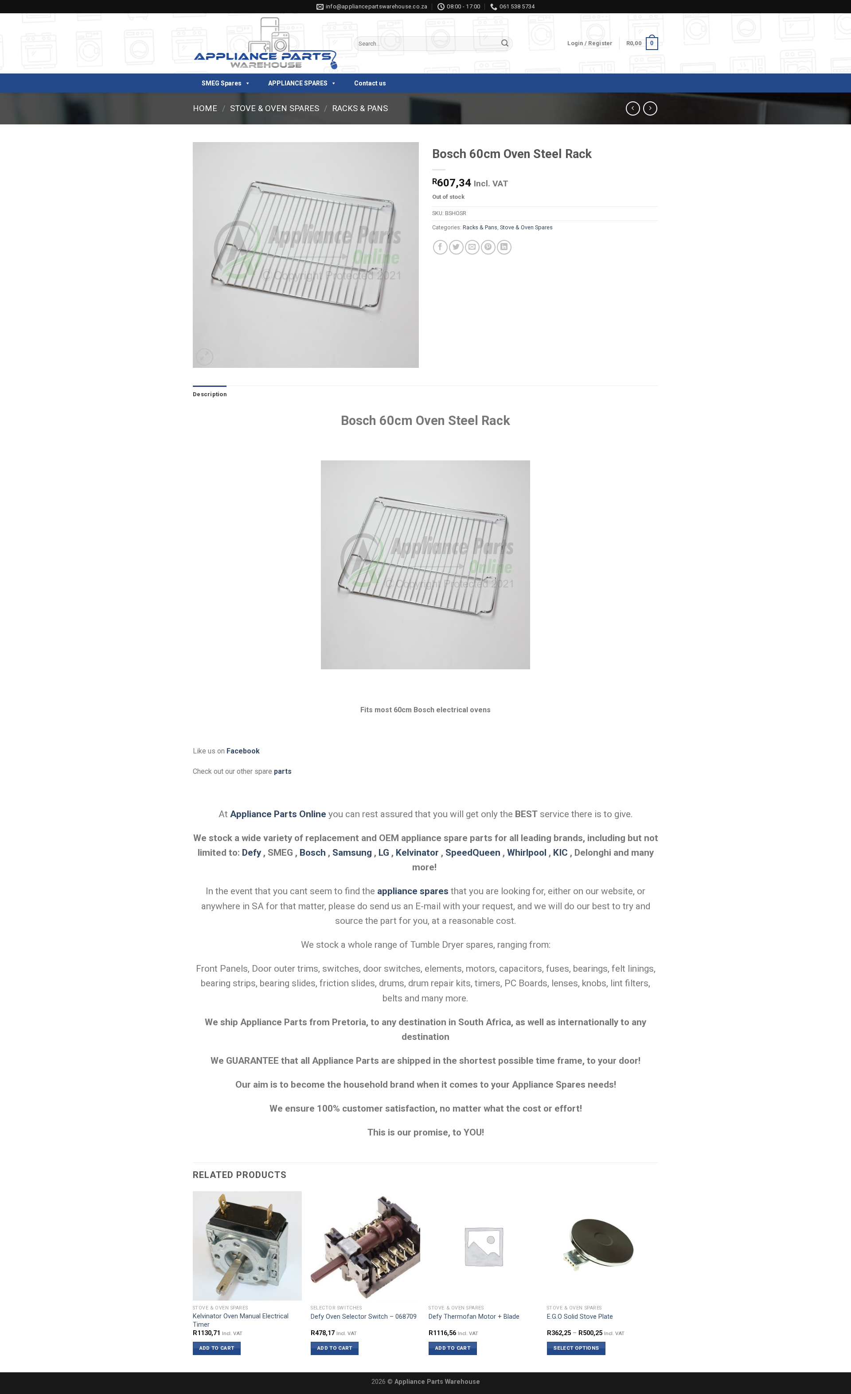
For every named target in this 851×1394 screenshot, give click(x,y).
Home (205, 108)
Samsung (352, 852)
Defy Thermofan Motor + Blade (474, 1317)
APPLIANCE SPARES (298, 83)
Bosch (313, 852)
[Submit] (504, 43)
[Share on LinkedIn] (504, 247)
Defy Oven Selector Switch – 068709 (364, 1317)
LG (384, 852)
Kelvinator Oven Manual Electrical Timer (241, 1320)
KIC (560, 852)
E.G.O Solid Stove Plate (580, 1317)
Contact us (370, 83)
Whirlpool (527, 852)
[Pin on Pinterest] (488, 247)
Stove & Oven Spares (274, 108)
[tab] (209, 394)
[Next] (655, 1280)
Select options (576, 1348)
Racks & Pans (360, 108)
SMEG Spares (222, 83)
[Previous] (193, 1280)
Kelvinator (417, 852)
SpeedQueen (472, 852)
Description (209, 394)
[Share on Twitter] (456, 247)
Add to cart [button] (216, 1348)
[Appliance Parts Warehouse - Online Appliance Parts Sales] (266, 44)
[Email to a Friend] (472, 247)
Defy (251, 852)
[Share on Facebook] (440, 247)
